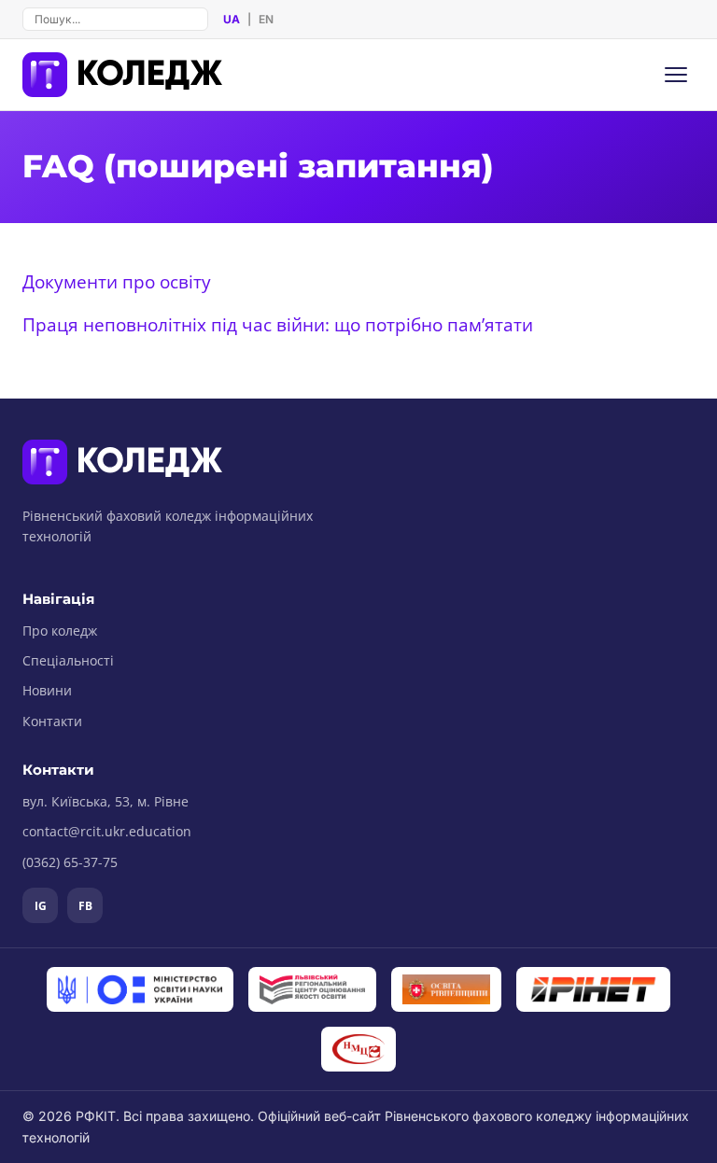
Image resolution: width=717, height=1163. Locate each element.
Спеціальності (68, 660)
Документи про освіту (116, 281)
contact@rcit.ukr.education (106, 831)
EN (266, 19)
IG (41, 906)
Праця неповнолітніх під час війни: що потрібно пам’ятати (277, 324)
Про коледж (59, 630)
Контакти (52, 721)
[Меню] (676, 75)
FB (85, 906)
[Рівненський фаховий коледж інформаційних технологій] (122, 74)
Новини (47, 690)
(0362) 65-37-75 (70, 862)
